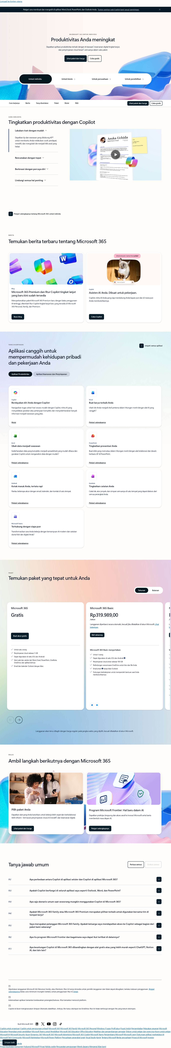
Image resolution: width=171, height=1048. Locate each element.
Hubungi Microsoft (31, 1046)
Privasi (42, 1046)
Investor (150, 1037)
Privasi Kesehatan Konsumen (11, 1046)
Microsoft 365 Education (69, 1031)
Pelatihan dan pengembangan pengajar (109, 1031)
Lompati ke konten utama (11, 1)
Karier (98, 1037)
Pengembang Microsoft (113, 1034)
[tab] (20, 374)
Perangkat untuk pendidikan (19, 1031)
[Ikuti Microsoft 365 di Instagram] (55, 1024)
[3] (10, 1005)
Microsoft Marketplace (31, 1037)
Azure (27, 1034)
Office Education (86, 1031)
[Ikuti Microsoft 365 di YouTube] (49, 1024)
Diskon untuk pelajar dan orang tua (140, 1031)
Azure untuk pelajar (163, 1031)
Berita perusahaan (124, 1037)
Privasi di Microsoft (139, 1037)
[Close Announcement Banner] (159, 9)
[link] (14, 104)
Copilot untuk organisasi (10, 1028)
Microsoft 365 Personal (87, 1028)
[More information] (124, 658)
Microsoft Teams (97, 1034)
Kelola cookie (50, 1046)
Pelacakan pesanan (151, 1028)
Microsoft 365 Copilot (81, 1034)
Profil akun (115, 1028)
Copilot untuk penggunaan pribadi (34, 1028)
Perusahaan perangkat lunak (73, 1037)
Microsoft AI (5, 1034)
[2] (10, 997)
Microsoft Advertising (63, 1034)
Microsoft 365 (54, 1028)
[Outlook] (92, 705)
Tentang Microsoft (109, 1037)
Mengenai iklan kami (97, 1046)
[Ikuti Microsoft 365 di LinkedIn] (37, 1024)
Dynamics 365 (36, 1034)
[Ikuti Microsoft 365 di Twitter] (43, 1024)
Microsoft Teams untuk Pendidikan (45, 1031)
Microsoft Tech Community (11, 1037)
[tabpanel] (85, 465)
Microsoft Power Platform (51, 1037)
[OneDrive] (97, 705)
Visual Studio (91, 1037)
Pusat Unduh (125, 1028)
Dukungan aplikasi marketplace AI (150, 1034)
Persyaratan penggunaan (66, 1046)
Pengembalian (137, 1028)
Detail (75, 991)
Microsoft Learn (129, 1034)
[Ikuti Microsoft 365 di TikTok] (61, 1024)
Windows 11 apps (104, 1028)
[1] (10, 986)
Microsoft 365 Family (68, 1028)
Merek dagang (83, 1046)
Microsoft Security (17, 1034)
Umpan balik (10, 1042)
